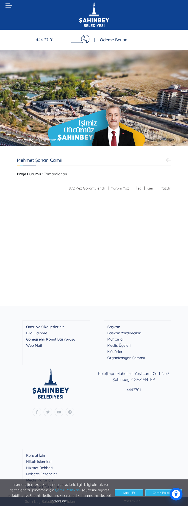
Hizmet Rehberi (39, 467)
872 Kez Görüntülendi (87, 188)
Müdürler (114, 351)
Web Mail (34, 345)
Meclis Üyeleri (119, 345)
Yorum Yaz (120, 188)
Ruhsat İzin (35, 455)
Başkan (113, 326)
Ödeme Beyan (113, 39)
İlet (138, 188)
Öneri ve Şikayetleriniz (45, 326)
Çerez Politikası (67, 490)
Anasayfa (25, 140)
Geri (150, 188)
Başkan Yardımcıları (124, 333)
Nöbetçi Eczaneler (41, 474)
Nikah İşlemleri (39, 461)
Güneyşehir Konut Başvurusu (50, 339)
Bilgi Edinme (36, 333)
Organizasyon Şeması (126, 357)
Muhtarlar (115, 339)
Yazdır (166, 188)
